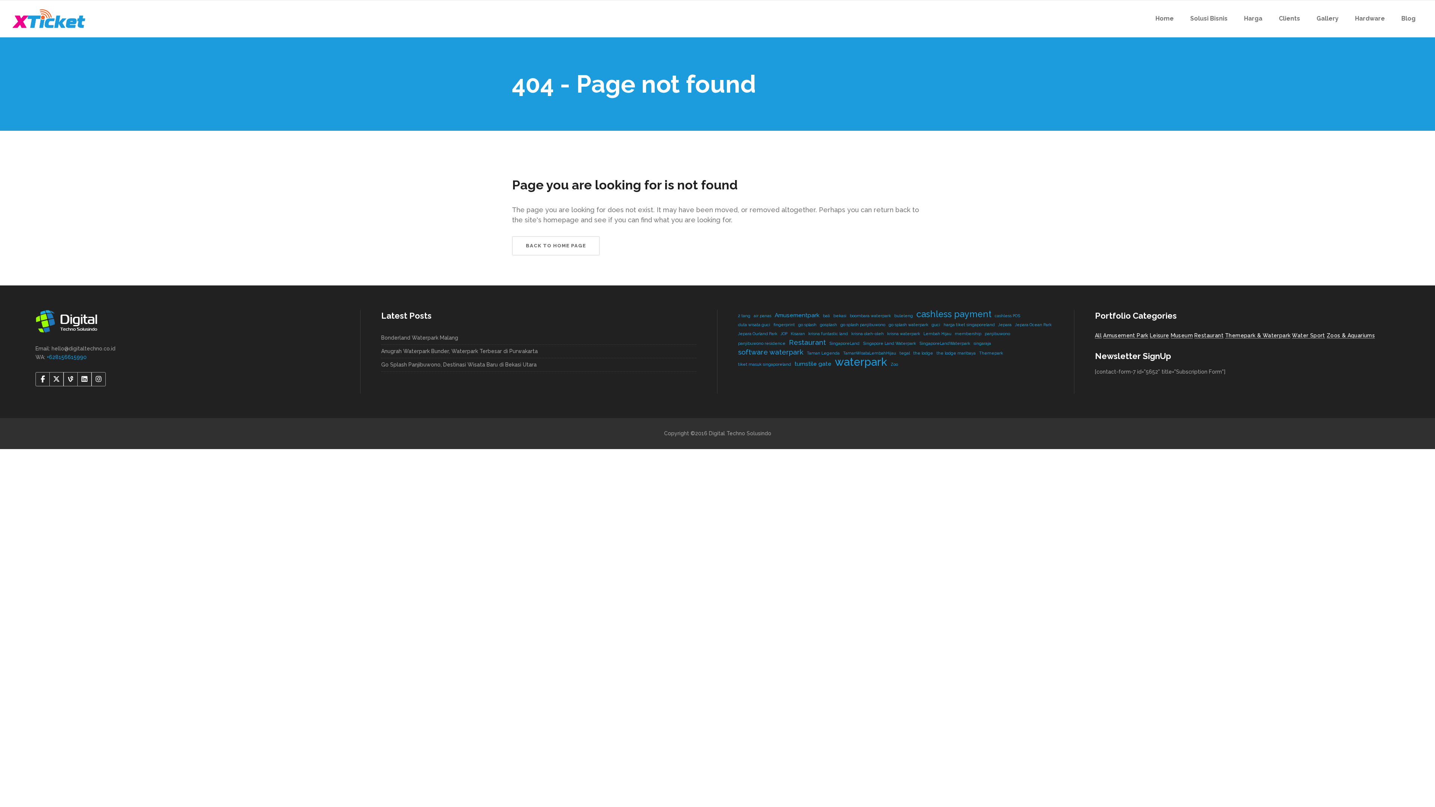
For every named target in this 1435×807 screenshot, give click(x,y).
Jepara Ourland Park (757, 333)
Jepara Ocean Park (1033, 324)
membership (968, 333)
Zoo (894, 364)
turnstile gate (812, 363)
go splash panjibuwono (862, 324)
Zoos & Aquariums (1351, 335)
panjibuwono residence (762, 343)
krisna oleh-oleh (867, 333)
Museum (1182, 335)
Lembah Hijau (937, 333)
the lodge (923, 353)
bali (826, 315)
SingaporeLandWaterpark (944, 343)
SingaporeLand (844, 343)
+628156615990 (67, 357)
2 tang (744, 315)
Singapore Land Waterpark (889, 343)
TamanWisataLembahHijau (869, 353)
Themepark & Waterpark (1257, 335)
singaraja (982, 343)
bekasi (839, 315)
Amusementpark (797, 315)
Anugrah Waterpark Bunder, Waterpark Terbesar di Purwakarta (459, 351)
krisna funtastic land (828, 333)
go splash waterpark (908, 324)
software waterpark (770, 352)
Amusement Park (1125, 335)
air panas (762, 315)
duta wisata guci (754, 324)
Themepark (991, 353)
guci (936, 324)
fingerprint (784, 324)
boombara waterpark (870, 315)
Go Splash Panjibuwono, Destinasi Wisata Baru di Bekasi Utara (459, 365)
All (1098, 335)
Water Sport (1308, 335)
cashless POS (1007, 315)
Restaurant (807, 342)
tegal (904, 353)
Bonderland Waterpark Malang (419, 338)
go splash (807, 324)
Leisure (1159, 335)
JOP (784, 333)
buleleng (903, 315)
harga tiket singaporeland (969, 324)
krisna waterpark (903, 333)
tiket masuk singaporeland (764, 364)
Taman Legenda (823, 353)
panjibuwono (997, 333)
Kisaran (798, 333)
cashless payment (953, 314)
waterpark (861, 362)
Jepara (1005, 324)
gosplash (828, 324)
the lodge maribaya (956, 353)
